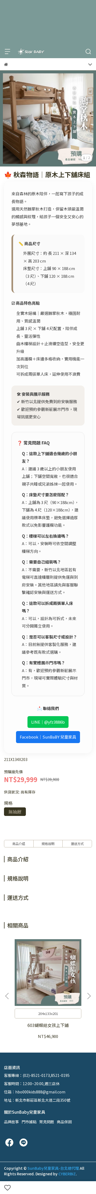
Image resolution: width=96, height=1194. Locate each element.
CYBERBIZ (67, 1173)
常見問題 (46, 1121)
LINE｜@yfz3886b (48, 722)
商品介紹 (18, 843)
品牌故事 (11, 1121)
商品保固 (64, 1121)
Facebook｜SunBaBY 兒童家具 (48, 737)
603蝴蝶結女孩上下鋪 (48, 1025)
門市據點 (29, 1121)
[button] (89, 996)
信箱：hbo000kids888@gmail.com (34, 1091)
